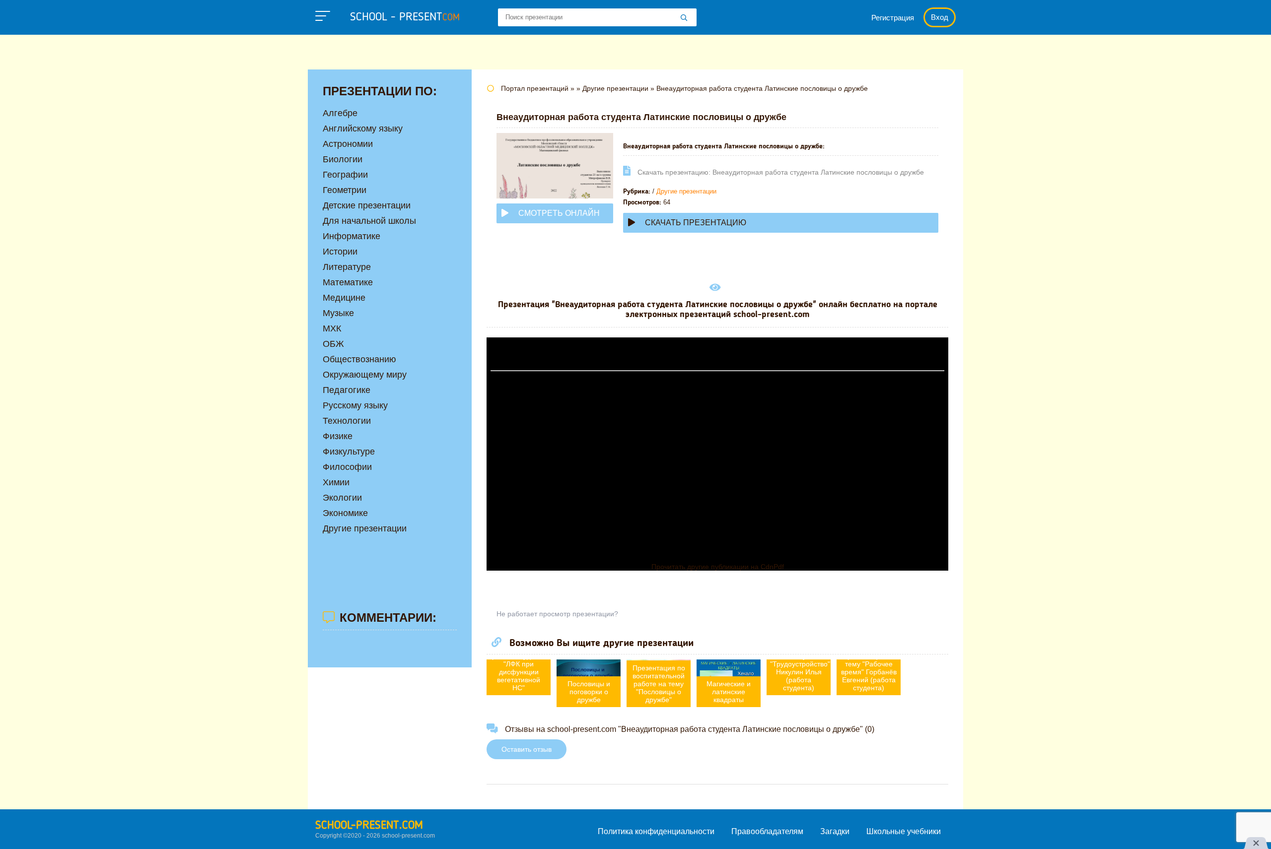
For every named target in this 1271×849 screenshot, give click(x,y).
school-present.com (369, 826)
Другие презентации (686, 191)
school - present (405, 17)
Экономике (345, 513)
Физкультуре (349, 452)
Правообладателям (767, 831)
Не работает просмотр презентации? (557, 614)
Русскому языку (355, 405)
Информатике (351, 236)
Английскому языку (363, 128)
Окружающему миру (365, 375)
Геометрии (344, 190)
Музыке (338, 313)
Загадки (834, 831)
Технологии (347, 421)
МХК (332, 328)
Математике (348, 282)
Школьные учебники (903, 831)
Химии (336, 482)
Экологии (342, 498)
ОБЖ (333, 344)
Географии (345, 175)
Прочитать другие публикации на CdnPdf (717, 567)
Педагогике (346, 390)
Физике (338, 436)
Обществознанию (359, 359)
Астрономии (348, 144)
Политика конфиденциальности (656, 831)
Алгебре (340, 113)
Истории (340, 252)
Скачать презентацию (695, 222)
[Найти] (684, 18)
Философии (347, 467)
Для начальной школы (369, 221)
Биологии (342, 159)
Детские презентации (367, 205)
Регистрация (892, 17)
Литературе (347, 267)
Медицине (344, 298)
